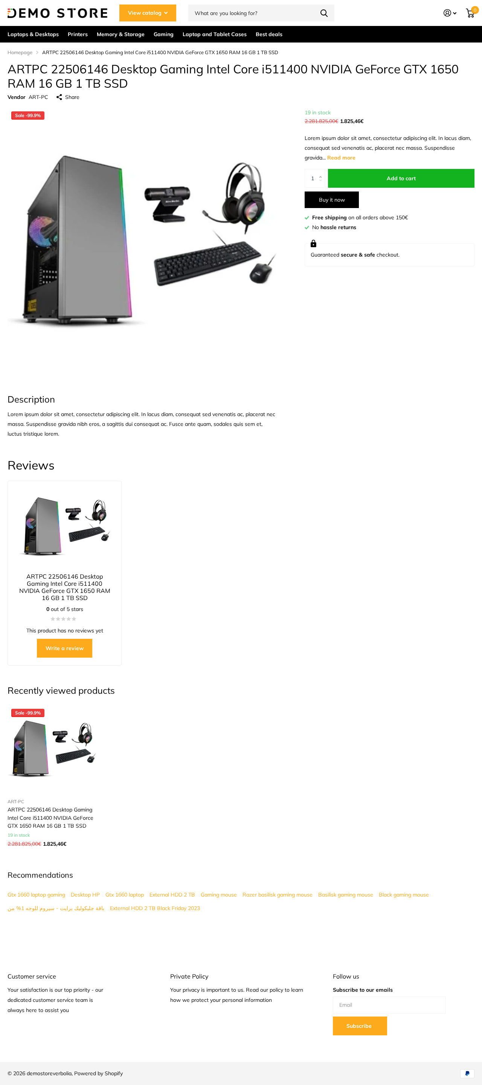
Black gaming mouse (404, 894)
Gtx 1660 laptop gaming (36, 894)
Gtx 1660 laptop (124, 894)
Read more (341, 157)
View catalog (145, 12)
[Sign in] (450, 13)
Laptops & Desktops (33, 34)
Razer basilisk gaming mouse (278, 894)
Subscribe (359, 1026)
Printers (78, 34)
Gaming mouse (219, 894)
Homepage (20, 52)
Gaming (164, 34)
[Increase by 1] (322, 171)
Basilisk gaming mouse (345, 894)
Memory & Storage (121, 34)
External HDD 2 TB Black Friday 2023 (155, 908)
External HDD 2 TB (172, 894)
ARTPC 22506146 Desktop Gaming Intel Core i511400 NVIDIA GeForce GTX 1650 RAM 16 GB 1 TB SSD (50, 817)
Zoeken (324, 13)
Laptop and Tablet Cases (215, 34)
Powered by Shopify (98, 1073)
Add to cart (401, 178)
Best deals (269, 34)
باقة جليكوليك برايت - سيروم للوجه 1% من (56, 908)
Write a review (65, 648)
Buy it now (332, 199)
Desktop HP (85, 894)
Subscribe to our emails (363, 989)
